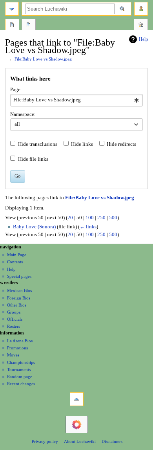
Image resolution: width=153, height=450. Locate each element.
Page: (16, 89)
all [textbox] (17, 124)
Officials (14, 319)
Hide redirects (121, 144)
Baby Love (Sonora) (34, 227)
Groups (13, 312)
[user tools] (141, 9)
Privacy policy (45, 441)
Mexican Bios (19, 290)
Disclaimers (112, 441)
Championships (21, 362)
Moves (13, 355)
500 (113, 217)
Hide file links (33, 159)
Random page (19, 376)
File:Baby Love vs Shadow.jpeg (43, 59)
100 (90, 217)
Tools (141, 25)
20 (70, 217)
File (12, 25)
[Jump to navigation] (12, 9)
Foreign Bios (18, 298)
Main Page (16, 254)
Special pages (19, 276)
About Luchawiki (80, 441)
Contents (15, 261)
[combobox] (76, 100)
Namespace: (23, 114)
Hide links (82, 144)
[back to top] (77, 399)
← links (88, 227)
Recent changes (21, 383)
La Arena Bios (20, 340)
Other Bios (16, 305)
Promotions (17, 347)
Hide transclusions (37, 144)
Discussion (28, 25)
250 (101, 217)
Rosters (13, 326)
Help (143, 39)
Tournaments (19, 369)
